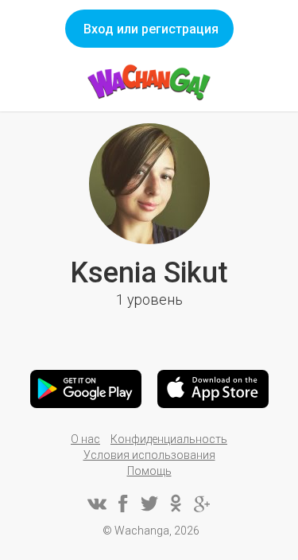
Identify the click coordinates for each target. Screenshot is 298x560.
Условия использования (149, 455)
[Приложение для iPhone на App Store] (213, 389)
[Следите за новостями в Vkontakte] (97, 503)
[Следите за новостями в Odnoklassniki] (176, 503)
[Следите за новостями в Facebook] (123, 503)
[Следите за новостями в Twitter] (149, 503)
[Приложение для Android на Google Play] (85, 389)
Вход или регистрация (151, 29)
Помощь (149, 471)
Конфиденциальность (168, 439)
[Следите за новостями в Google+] (202, 503)
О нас (85, 439)
